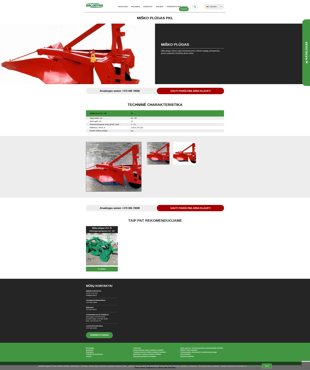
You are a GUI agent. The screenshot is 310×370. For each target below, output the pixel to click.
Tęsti (267, 366)
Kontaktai (147, 7)
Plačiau (102, 269)
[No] (307, 366)
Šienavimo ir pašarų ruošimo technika (147, 354)
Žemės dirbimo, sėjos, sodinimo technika (148, 350)
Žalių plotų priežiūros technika (144, 356)
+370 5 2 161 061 (92, 293)
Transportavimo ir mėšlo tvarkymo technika (149, 352)
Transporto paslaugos (177, 7)
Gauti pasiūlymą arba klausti (190, 91)
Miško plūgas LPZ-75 (101, 229)
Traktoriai (137, 348)
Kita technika (185, 354)
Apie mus (159, 7)
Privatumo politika (253, 366)
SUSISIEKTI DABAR (99, 335)
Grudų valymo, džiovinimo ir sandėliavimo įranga (198, 352)
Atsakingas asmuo (120, 91)
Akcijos (183, 9)
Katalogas (123, 7)
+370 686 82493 (91, 328)
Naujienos (135, 7)
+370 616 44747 (91, 309)
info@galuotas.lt (91, 295)
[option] (155, 54)
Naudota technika (187, 356)
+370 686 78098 (91, 302)
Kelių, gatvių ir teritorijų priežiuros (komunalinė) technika (201, 348)
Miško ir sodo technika (188, 350)
